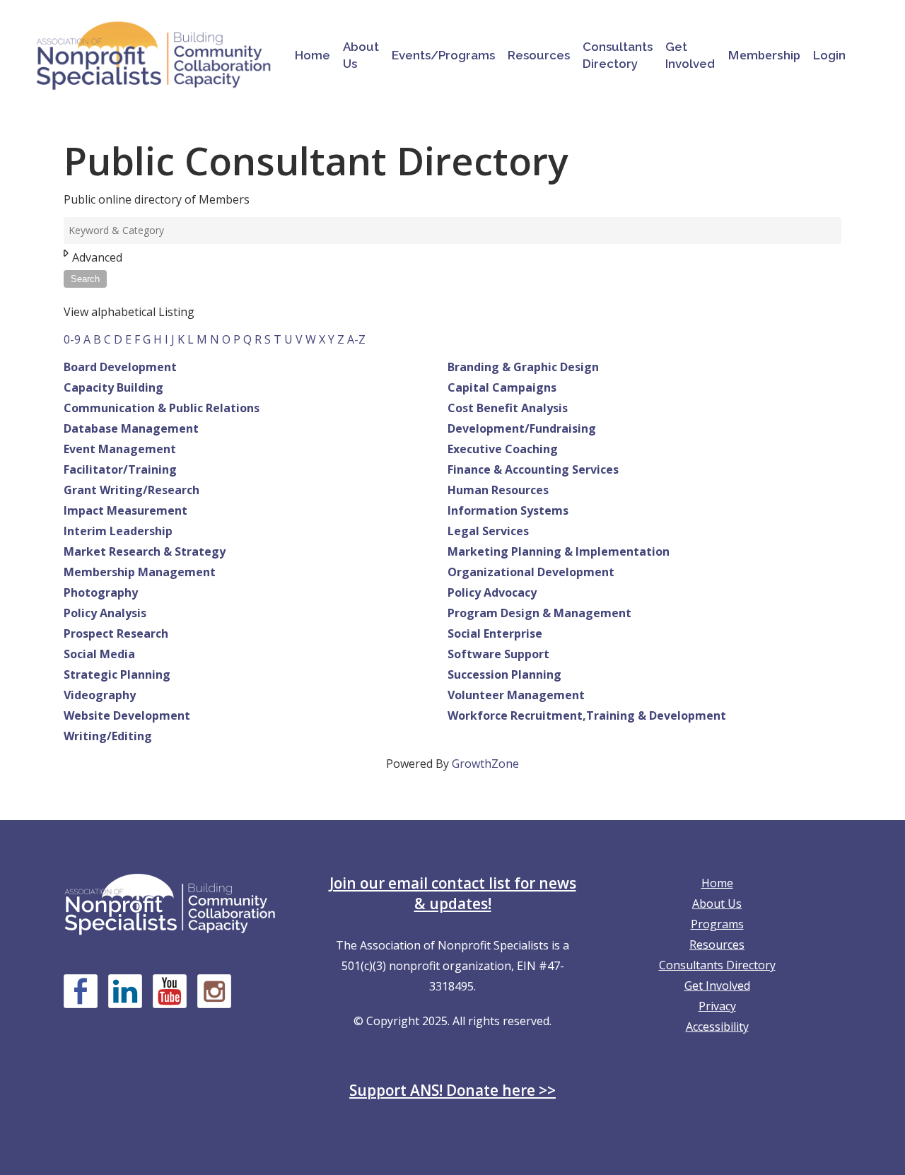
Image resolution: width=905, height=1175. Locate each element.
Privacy (717, 1006)
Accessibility (717, 1026)
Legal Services (488, 531)
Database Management (131, 428)
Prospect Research (116, 633)
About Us (717, 903)
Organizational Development (531, 572)
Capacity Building (113, 387)
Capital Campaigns (502, 387)
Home (717, 883)
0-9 (72, 339)
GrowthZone (485, 763)
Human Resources (498, 490)
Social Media (99, 654)
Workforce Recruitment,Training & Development (587, 715)
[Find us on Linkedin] (125, 991)
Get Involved (717, 985)
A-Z (356, 339)
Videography (100, 695)
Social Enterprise (495, 633)
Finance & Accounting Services (533, 469)
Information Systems (508, 510)
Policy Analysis (105, 613)
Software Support (498, 654)
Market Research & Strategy (145, 551)
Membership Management (140, 572)
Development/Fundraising (522, 428)
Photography (101, 592)
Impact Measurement (125, 510)
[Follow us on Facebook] (81, 991)
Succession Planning (504, 674)
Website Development (127, 715)
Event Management (120, 449)
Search (85, 279)
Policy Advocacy (492, 592)
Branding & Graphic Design (523, 367)
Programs (717, 924)
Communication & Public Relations (161, 408)
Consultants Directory (717, 965)
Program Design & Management (539, 613)
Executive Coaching (503, 449)
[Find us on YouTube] (170, 991)
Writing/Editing (108, 736)
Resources (717, 944)
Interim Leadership (118, 531)
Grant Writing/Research (131, 490)
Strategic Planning (117, 674)
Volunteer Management (516, 695)
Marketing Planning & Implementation (559, 551)
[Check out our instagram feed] (214, 991)
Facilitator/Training (120, 469)
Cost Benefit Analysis (508, 408)
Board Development (120, 367)
